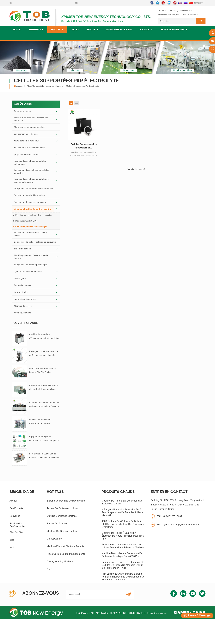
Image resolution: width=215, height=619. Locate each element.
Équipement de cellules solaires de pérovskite (35, 242)
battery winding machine (60, 561)
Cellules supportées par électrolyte (82, 86)
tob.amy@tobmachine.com (181, 10)
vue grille (71, 103)
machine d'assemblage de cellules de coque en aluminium (31, 180)
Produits (57, 30)
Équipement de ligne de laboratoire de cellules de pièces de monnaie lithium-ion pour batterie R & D (44, 438)
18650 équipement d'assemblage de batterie (31, 256)
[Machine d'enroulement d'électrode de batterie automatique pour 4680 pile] (19, 423)
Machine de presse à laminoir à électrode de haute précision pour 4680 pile (43, 387)
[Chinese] (191, 3)
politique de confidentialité (17, 525)
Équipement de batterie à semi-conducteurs (34, 188)
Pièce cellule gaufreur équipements (66, 554)
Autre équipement (22, 313)
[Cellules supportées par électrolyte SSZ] (84, 124)
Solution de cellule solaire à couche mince (30, 234)
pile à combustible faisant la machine (44, 86)
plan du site (16, 532)
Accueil (19, 86)
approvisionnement (119, 30)
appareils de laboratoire (25, 299)
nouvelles (15, 516)
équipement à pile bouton (26, 134)
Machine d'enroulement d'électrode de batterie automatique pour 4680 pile (42, 421)
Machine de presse (23, 306)
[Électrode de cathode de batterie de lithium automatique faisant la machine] (19, 406)
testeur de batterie (22, 249)
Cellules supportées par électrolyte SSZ (83, 146)
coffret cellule (54, 538)
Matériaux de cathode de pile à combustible (33, 215)
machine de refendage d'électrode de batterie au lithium (44, 336)
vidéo (75, 30)
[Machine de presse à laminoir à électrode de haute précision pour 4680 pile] (19, 389)
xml (12, 547)
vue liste (76, 103)
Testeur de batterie (57, 523)
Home (16, 30)
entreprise (36, 30)
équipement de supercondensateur (30, 202)
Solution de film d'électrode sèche (29, 147)
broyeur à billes (21, 292)
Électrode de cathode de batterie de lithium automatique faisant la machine (44, 404)
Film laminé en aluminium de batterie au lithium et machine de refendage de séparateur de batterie (44, 456)
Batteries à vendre (22, 111)
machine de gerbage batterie (62, 531)
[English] (180, 3)
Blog (12, 540)
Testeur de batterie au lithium (62, 508)
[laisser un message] (197, 615)
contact (146, 30)
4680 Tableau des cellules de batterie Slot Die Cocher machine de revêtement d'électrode (42, 370)
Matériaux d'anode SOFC (26, 221)
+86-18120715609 (190, 14)
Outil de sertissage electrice (62, 516)
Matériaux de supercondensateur (29, 127)
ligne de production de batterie (28, 271)
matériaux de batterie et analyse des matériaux (31, 119)
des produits (16, 508)
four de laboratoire (22, 285)
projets (92, 30)
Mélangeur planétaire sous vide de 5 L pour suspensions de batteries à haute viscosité (43, 353)
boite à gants (20, 278)
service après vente (174, 30)
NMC (49, 569)
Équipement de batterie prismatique (30, 264)
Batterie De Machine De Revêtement (66, 500)
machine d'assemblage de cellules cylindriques (30, 162)
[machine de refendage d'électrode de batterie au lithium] (19, 338)
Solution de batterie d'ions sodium (29, 195)
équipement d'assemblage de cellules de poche (31, 171)
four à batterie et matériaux (26, 141)
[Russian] (186, 3)
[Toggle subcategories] (57, 111)
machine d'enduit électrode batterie (65, 546)
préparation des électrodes (26, 154)
